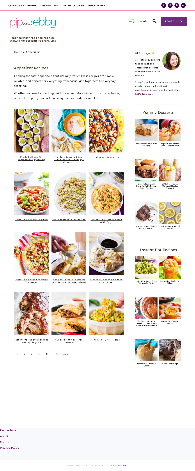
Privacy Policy (9, 448)
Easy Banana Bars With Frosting (146, 144)
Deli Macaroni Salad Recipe (69, 219)
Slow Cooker (73, 5)
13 (47, 354)
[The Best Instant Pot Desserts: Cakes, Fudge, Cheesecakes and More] (146, 318)
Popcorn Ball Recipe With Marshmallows (170, 144)
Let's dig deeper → (146, 94)
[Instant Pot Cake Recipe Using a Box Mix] (146, 223)
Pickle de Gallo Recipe (106, 339)
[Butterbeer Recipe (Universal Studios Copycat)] (170, 180)
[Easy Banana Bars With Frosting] (146, 140)
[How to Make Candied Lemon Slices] (170, 223)
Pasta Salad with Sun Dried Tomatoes (31, 281)
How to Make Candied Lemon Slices (170, 227)
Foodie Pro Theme (118, 465)
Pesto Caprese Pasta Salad (31, 219)
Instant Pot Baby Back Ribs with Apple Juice (31, 341)
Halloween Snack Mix (106, 157)
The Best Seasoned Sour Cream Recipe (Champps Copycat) (69, 159)
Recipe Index (174, 21)
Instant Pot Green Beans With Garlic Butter (146, 282)
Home (18, 52)
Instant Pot (50, 5)
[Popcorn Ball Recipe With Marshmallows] (170, 140)
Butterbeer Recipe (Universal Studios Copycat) (170, 186)
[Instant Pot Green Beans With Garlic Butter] (146, 278)
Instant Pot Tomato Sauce (169, 322)
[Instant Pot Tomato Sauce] (170, 318)
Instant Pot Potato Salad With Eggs (106, 221)
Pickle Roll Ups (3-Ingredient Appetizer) (31, 158)
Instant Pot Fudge (170, 363)
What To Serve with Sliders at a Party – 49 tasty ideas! (69, 281)
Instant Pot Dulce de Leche (146, 364)
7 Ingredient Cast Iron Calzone (69, 341)
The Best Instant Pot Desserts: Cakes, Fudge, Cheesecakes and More (146, 323)
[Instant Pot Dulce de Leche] (146, 360)
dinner (88, 93)
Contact (5, 442)
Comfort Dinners (22, 5)
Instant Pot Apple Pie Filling (169, 282)
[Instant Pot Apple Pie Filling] (170, 278)
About (4, 436)
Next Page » (63, 354)
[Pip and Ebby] (32, 31)
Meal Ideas (97, 5)
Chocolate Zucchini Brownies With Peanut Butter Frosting (146, 186)
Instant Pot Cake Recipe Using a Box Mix (146, 227)
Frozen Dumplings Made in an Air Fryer (106, 281)
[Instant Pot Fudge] (170, 360)
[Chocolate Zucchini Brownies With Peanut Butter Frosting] (146, 180)
